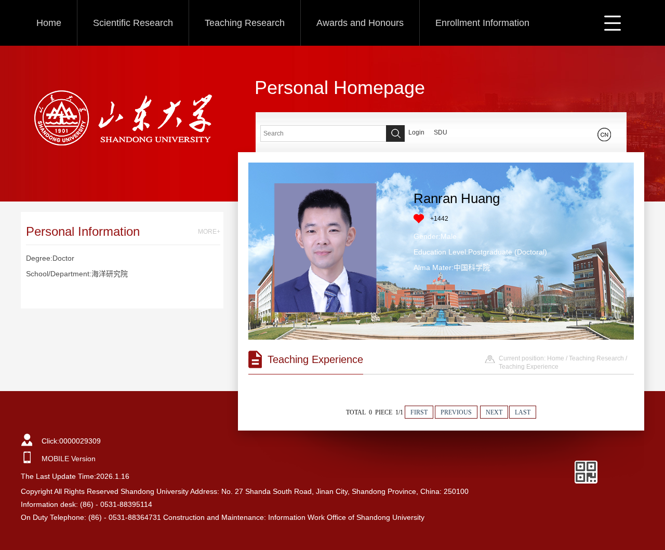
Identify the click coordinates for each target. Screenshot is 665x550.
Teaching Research (245, 23)
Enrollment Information (482, 23)
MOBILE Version (69, 458)
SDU (440, 132)
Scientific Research (133, 23)
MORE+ (209, 231)
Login (416, 132)
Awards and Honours (360, 23)
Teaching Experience (528, 366)
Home (48, 23)
